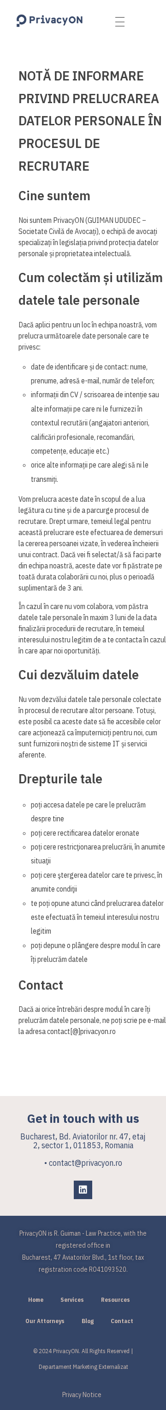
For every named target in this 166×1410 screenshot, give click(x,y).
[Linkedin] (83, 1190)
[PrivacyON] (49, 20)
